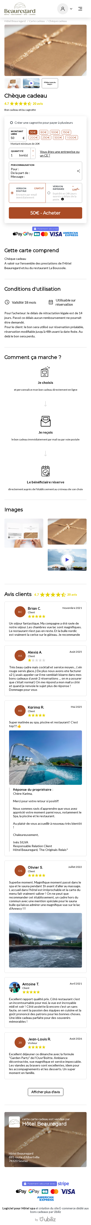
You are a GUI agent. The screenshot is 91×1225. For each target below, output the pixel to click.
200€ (34, 137)
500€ (58, 137)
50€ (33, 132)
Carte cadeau (37, 21)
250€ (46, 137)
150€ (66, 132)
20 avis (38, 103)
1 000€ (72, 137)
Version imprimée (66, 188)
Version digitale (30, 189)
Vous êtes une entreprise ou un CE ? (60, 153)
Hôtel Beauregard (15, 21)
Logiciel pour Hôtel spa (18, 1208)
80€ (43, 132)
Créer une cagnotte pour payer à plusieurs (44, 122)
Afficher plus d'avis (45, 1092)
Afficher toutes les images (50, 83)
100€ (55, 132)
